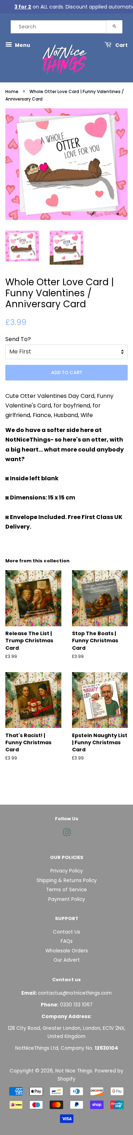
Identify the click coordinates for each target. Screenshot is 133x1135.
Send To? (18, 339)
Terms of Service (66, 889)
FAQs (67, 941)
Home (11, 91)
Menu (22, 45)
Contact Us (66, 932)
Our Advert (67, 960)
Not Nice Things (73, 1071)
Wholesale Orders (66, 950)
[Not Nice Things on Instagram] (67, 834)
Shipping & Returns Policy (67, 880)
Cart (121, 45)
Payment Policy (66, 899)
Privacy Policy (66, 871)
